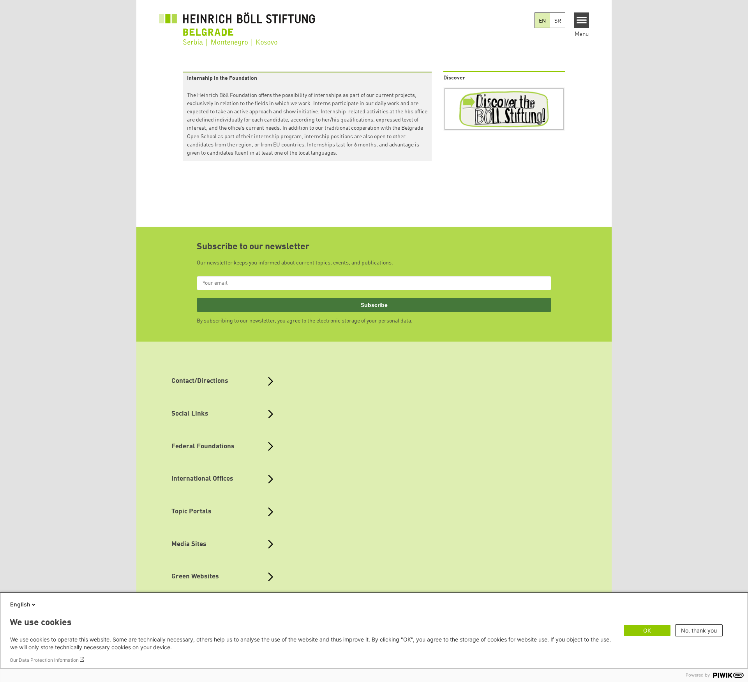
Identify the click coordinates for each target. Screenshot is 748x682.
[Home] (237, 24)
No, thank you (699, 630)
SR (557, 21)
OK (647, 630)
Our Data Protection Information (44, 660)
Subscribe (374, 305)
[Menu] (581, 20)
